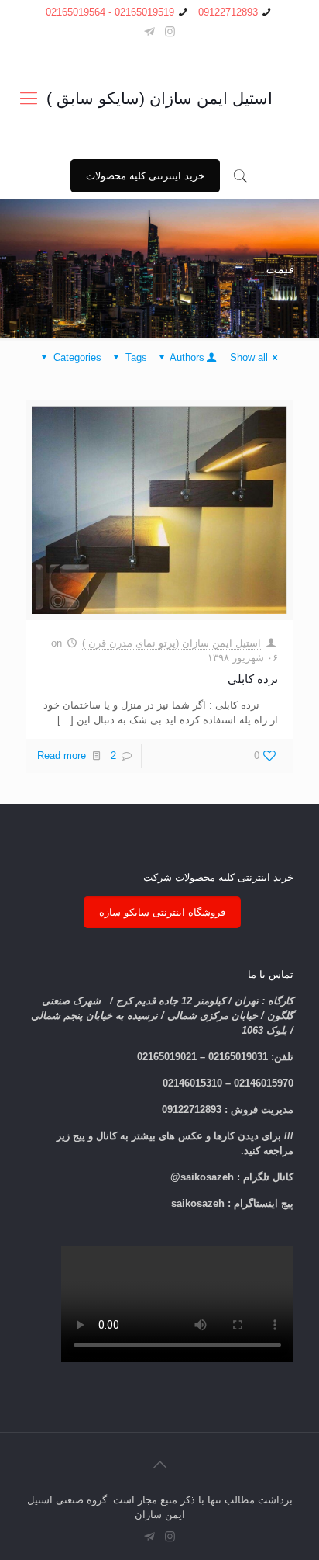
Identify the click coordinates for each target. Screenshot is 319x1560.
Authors (187, 357)
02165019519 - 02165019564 (110, 12)
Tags (136, 357)
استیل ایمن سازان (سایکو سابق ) (159, 98)
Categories (77, 357)
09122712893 (228, 12)
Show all (249, 357)
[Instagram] (170, 31)
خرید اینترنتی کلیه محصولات (145, 176)
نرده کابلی (253, 678)
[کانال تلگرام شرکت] (149, 31)
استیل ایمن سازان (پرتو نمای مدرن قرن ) (171, 643)
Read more (61, 755)
